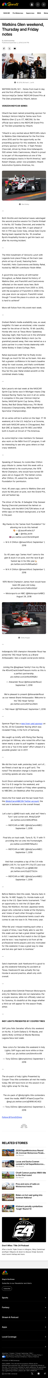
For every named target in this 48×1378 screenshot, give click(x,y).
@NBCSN (32, 868)
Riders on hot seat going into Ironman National (29, 1196)
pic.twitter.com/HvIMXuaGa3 (24, 564)
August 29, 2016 (24, 596)
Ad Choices (27, 1355)
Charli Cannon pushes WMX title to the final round (31, 1173)
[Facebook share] (4, 49)
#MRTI (23, 1098)
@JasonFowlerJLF (26, 530)
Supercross (30, 13)
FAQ (31, 1353)
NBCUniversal (15, 1360)
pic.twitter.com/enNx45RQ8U (24, 676)
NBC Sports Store (8, 1355)
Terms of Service (33, 1357)
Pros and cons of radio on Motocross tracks (28, 1185)
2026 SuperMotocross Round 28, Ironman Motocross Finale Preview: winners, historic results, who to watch (29, 1151)
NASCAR (6, 13)
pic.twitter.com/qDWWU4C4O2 (26, 1101)
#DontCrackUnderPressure (18, 670)
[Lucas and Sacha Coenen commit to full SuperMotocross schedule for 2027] (8, 1163)
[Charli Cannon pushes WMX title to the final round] (8, 1174)
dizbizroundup (9, 41)
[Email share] (15, 49)
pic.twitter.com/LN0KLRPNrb (24, 820)
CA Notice (23, 1357)
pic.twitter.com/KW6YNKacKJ (24, 844)
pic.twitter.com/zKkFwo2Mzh (24, 704)
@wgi (9, 1101)
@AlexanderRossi (36, 694)
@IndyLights (24, 1095)
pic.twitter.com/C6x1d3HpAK (25, 537)
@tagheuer (19, 667)
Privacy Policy (36, 1355)
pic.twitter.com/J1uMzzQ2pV (24, 588)
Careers (12, 1353)
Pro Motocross (18, 13)
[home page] (10, 4)
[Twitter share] (9, 49)
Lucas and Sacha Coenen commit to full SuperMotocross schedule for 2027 (30, 1162)
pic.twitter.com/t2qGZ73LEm (24, 871)
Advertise (5, 1353)
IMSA (39, 13)
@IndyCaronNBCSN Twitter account (22, 801)
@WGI (17, 813)
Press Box (18, 1355)
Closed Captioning (22, 1353)
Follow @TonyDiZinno (12, 1117)
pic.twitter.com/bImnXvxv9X (29, 1053)
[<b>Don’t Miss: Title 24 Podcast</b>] (24, 1229)
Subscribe (7, 1288)
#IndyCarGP (34, 816)
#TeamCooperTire (35, 1098)
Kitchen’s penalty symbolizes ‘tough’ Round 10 (29, 1207)
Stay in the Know (8, 1279)
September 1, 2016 (24, 685)
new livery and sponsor (31, 723)
